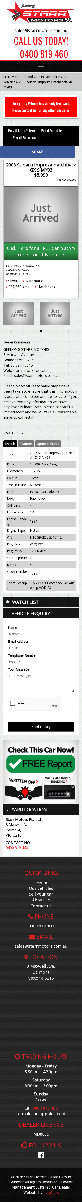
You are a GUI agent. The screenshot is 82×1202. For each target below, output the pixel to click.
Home (41, 882)
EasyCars (51, 1192)
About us (41, 900)
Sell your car (41, 894)
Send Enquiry (41, 726)
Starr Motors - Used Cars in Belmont (30, 76)
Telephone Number (22, 655)
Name (12, 627)
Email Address (18, 641)
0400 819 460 (41, 54)
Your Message (18, 669)
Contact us (41, 906)
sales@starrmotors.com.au (41, 30)
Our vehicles (41, 888)
